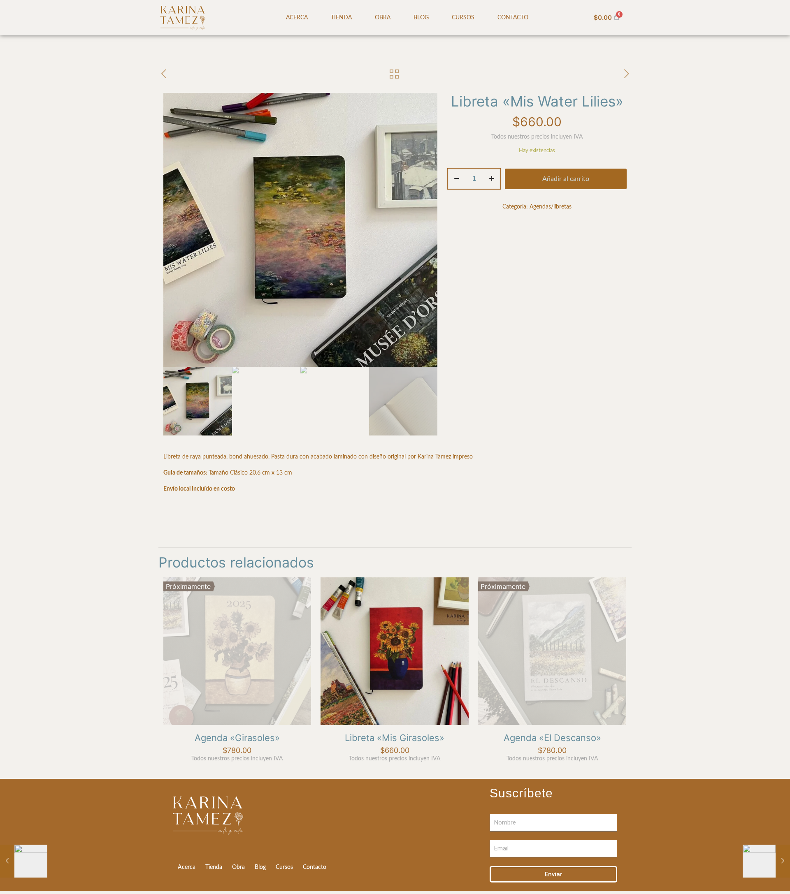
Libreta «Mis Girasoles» (394, 737)
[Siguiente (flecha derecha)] (775, 445)
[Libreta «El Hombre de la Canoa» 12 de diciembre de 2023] (23, 861)
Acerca (297, 18)
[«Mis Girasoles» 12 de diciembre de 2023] (766, 861)
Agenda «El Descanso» (552, 737)
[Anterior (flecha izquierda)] (14, 445)
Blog (421, 18)
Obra (382, 18)
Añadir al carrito (565, 179)
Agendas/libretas (551, 207)
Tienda (341, 18)
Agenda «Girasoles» (237, 737)
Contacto (512, 18)
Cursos (463, 18)
